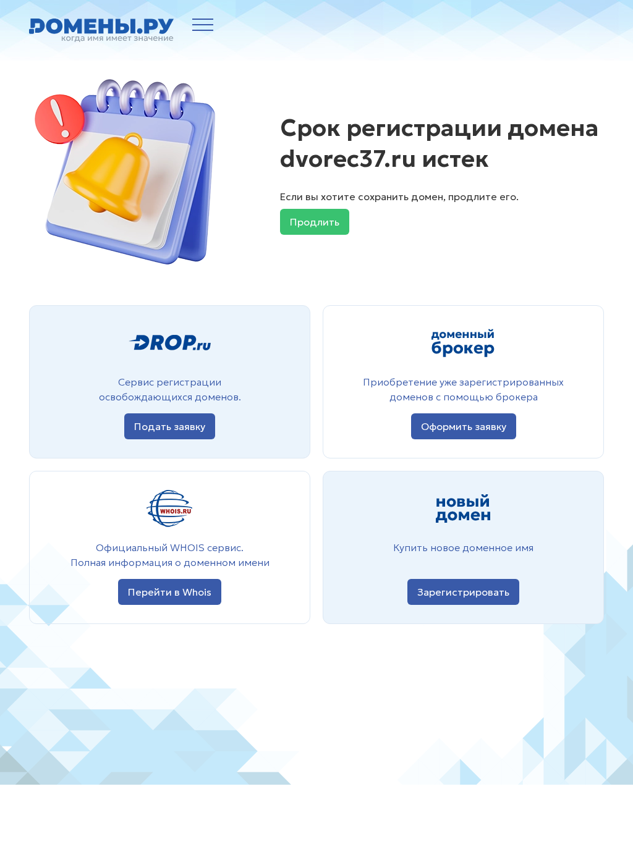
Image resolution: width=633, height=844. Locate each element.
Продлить (314, 222)
